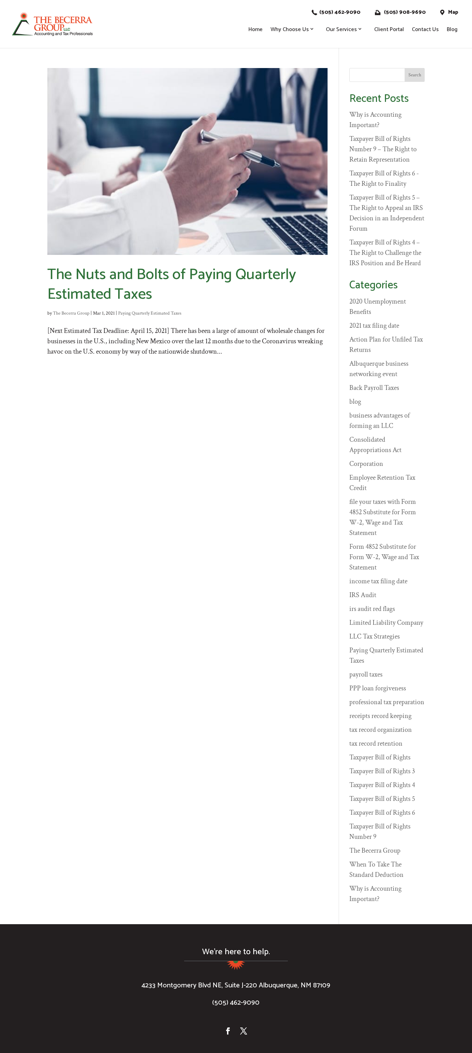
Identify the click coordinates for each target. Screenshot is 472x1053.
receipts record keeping (380, 715)
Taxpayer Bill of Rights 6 (382, 812)
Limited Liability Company (386, 622)
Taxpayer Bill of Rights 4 (382, 785)
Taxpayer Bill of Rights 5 (382, 798)
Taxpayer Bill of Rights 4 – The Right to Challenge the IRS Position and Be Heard (385, 253)
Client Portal (389, 29)
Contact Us (425, 29)
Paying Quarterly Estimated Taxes (149, 313)
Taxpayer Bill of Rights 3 (382, 771)
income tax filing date (378, 581)
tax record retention (376, 743)
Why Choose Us (290, 29)
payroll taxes (366, 674)
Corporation (366, 463)
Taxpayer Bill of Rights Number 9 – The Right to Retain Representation (383, 149)
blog (355, 401)
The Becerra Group (71, 313)
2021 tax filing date (374, 325)
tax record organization (380, 729)
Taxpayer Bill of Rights (379, 757)
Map (452, 12)
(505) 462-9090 (339, 12)
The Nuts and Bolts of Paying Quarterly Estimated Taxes (171, 284)
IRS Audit (362, 595)
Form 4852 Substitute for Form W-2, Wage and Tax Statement (384, 557)
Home (255, 29)
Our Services (341, 29)
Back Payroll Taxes (374, 387)
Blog (452, 29)
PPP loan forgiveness (377, 688)
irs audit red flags (372, 608)
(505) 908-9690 (404, 12)
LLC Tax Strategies (374, 636)
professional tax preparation (386, 702)
